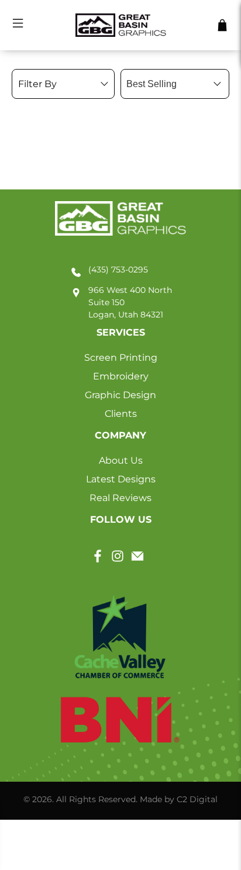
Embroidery (121, 376)
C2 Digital (197, 799)
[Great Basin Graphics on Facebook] (98, 559)
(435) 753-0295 (118, 269)
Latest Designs (121, 479)
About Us (121, 460)
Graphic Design (120, 395)
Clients (121, 413)
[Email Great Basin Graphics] (137, 559)
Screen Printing (120, 357)
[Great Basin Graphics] (120, 25)
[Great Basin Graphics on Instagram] (118, 559)
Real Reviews (120, 497)
